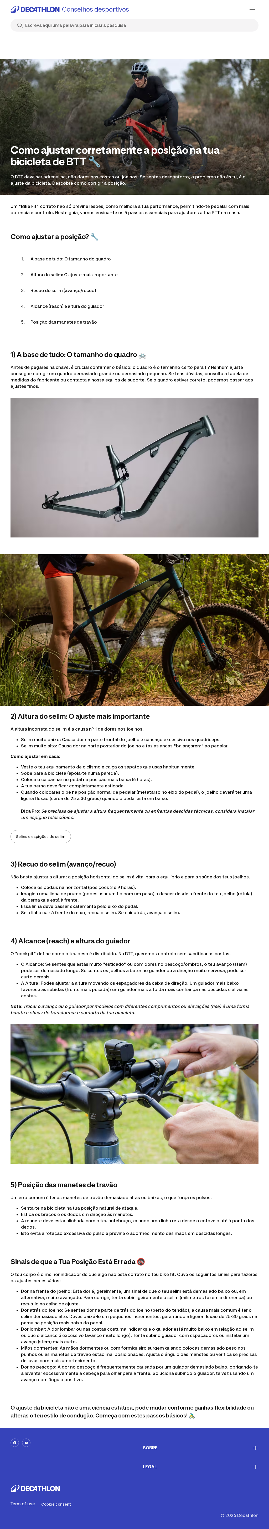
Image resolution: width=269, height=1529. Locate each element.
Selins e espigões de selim (40, 836)
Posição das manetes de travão (63, 322)
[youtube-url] (26, 1443)
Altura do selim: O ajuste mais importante (74, 274)
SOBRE (150, 1447)
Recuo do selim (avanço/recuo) (63, 290)
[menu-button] (252, 9)
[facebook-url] (15, 1443)
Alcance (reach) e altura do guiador (67, 306)
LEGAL (150, 1466)
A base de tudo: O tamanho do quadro (70, 258)
